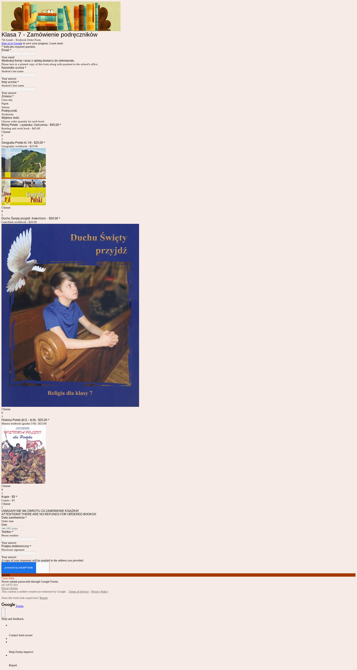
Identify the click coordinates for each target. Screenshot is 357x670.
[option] (178, 132)
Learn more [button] (56, 43)
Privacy (5, 588)
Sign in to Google (11, 43)
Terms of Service (79, 591)
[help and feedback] (3, 612)
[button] (178, 575)
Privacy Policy (99, 591)
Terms (14, 588)
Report (44, 597)
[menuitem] (182, 630)
